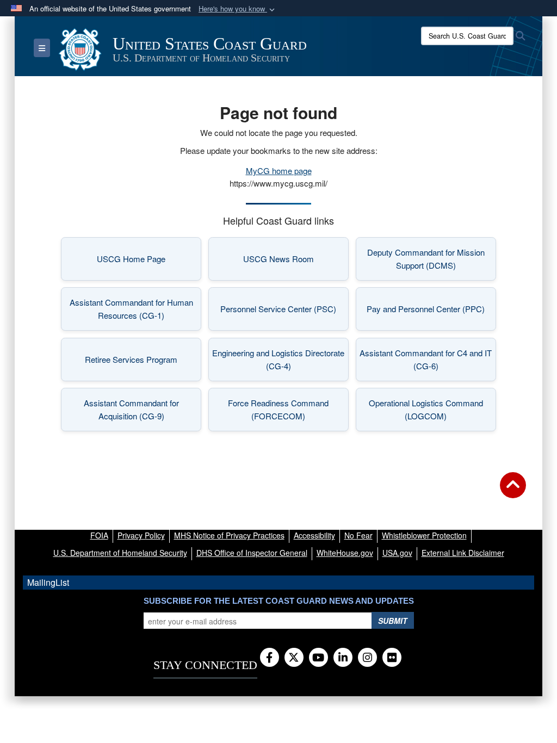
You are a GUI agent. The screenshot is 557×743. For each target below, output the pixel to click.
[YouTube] (318, 658)
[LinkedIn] (342, 658)
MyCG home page (279, 170)
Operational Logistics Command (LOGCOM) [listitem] (432, 409)
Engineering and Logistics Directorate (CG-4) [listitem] (280, 359)
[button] (238, 9)
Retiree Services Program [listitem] (143, 362)
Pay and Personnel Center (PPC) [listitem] (431, 312)
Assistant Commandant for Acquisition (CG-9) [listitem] (142, 409)
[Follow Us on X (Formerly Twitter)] (294, 658)
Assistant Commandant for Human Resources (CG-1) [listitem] (135, 308)
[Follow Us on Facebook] (269, 658)
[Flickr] (391, 658)
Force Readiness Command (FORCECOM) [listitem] (288, 409)
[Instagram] (367, 658)
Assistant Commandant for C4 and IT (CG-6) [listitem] (428, 359)
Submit (392, 620)
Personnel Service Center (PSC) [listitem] (284, 312)
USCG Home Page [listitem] (149, 262)
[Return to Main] (513, 491)
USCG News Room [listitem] (296, 262)
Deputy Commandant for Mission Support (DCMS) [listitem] (431, 258)
